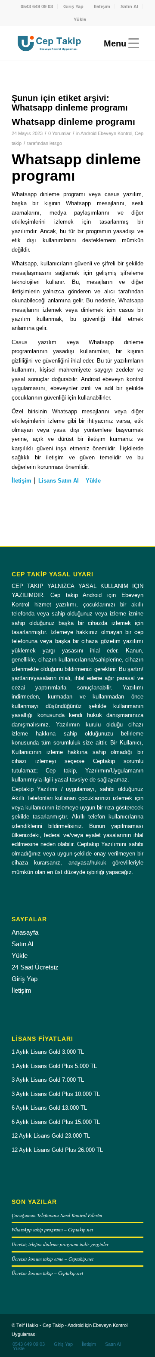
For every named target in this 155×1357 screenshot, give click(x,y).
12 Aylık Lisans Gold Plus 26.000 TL (57, 1150)
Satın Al (129, 6)
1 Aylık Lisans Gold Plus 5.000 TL (54, 1066)
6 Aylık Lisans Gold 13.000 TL (49, 1108)
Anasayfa (25, 932)
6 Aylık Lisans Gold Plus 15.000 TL (56, 1122)
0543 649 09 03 (37, 6)
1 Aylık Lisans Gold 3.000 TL (48, 1052)
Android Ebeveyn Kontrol (106, 133)
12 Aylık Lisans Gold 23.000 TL (51, 1135)
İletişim (102, 6)
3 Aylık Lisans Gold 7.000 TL (48, 1080)
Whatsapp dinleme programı (73, 121)
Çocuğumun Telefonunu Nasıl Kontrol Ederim (57, 1215)
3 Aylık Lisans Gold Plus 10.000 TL (56, 1094)
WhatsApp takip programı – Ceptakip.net (52, 1229)
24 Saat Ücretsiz (35, 967)
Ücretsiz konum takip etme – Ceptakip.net (52, 1258)
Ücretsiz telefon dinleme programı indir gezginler (60, 1244)
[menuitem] (37, 6)
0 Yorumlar (59, 133)
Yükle (80, 19)
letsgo (56, 143)
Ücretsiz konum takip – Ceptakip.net (47, 1273)
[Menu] (119, 43)
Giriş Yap (73, 6)
